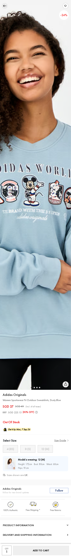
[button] (31, 387)
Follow (59, 490)
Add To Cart (41, 550)
